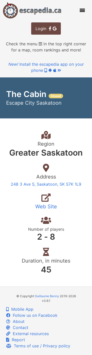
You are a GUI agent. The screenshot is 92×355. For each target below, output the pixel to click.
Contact (19, 327)
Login (42, 28)
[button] (82, 10)
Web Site (46, 206)
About (17, 321)
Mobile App (21, 309)
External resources (29, 333)
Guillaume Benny (47, 296)
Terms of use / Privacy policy (40, 345)
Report (17, 339)
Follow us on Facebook (33, 315)
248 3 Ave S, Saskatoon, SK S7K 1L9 (46, 184)
